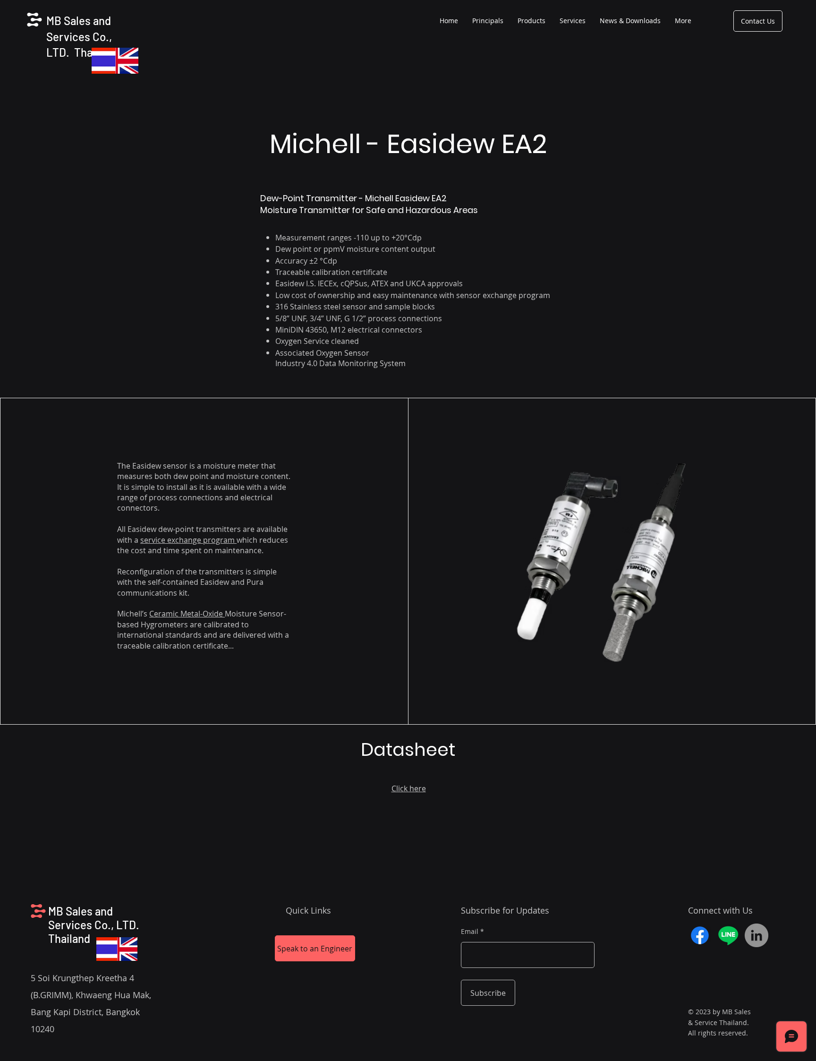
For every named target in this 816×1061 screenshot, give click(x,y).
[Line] (728, 935)
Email (469, 931)
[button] (531, 21)
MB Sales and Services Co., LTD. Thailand (81, 36)
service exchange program (188, 540)
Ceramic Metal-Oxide (187, 613)
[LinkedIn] (756, 935)
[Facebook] (700, 935)
